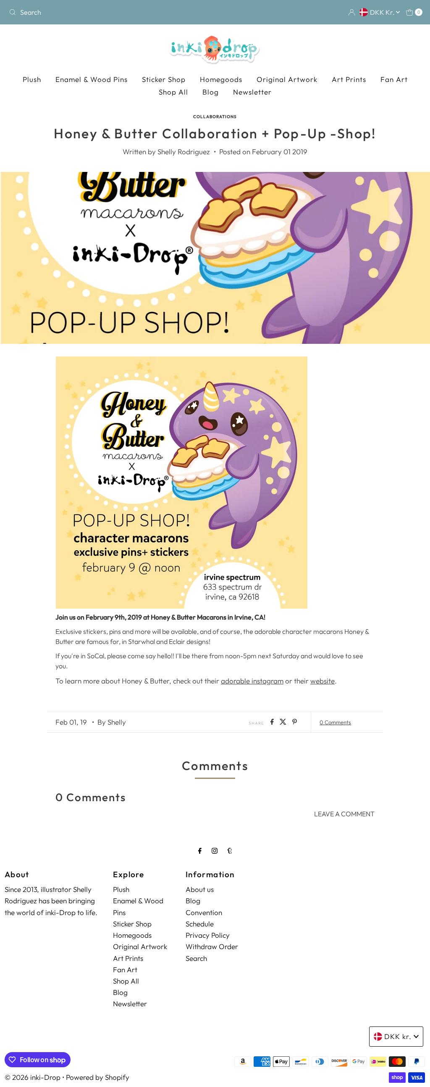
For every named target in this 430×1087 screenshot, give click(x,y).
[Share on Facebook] (272, 722)
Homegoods (221, 79)
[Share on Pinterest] (294, 722)
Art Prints (349, 79)
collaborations (215, 116)
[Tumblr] (230, 850)
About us (200, 889)
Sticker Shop (164, 79)
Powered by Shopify (97, 1077)
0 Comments (335, 722)
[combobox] (73, 12)
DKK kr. (383, 12)
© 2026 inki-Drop (32, 1077)
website (322, 680)
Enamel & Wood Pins (91, 79)
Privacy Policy (208, 935)
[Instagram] (215, 850)
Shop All (173, 91)
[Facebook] (200, 850)
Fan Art (394, 79)
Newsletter (252, 91)
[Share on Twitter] (284, 722)
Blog (210, 91)
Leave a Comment (344, 814)
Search (196, 958)
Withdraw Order (212, 946)
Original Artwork (287, 79)
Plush (32, 79)
